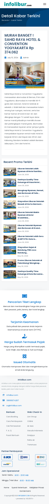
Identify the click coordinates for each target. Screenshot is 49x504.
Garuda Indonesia (35, 430)
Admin (26, 57)
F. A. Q (9, 430)
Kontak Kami (25, 491)
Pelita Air (31, 440)
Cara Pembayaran (14, 421)
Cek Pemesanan (13, 426)
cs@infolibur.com (14, 405)
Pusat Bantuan (12, 435)
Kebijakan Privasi (37, 487)
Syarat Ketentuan (19, 487)
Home (6, 487)
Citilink (30, 421)
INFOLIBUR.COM (24, 496)
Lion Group (32, 416)
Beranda (5, 20)
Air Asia (30, 426)
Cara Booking (12, 416)
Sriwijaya (31, 435)
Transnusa (31, 444)
